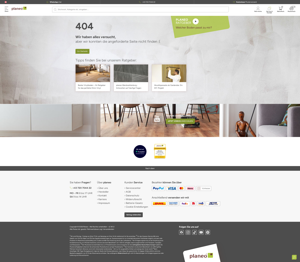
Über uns (103, 188)
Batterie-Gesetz (134, 203)
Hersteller (103, 191)
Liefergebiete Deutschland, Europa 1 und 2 (146, 245)
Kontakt (102, 195)
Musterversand (246, 2)
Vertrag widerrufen (133, 215)
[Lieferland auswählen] (6, 2)
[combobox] (142, 9)
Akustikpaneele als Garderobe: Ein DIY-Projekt (168, 86)
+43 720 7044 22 (148, 2)
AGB (128, 191)
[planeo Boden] (201, 255)
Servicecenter (133, 188)
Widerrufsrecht (134, 199)
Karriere (102, 199)
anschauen (180, 121)
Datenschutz (132, 195)
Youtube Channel (175, 116)
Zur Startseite (82, 51)
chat (55, 2)
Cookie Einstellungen (137, 206)
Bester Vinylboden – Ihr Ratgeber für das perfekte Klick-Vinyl (91, 86)
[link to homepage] (19, 8)
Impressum (104, 203)
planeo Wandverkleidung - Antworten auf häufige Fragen (128, 86)
